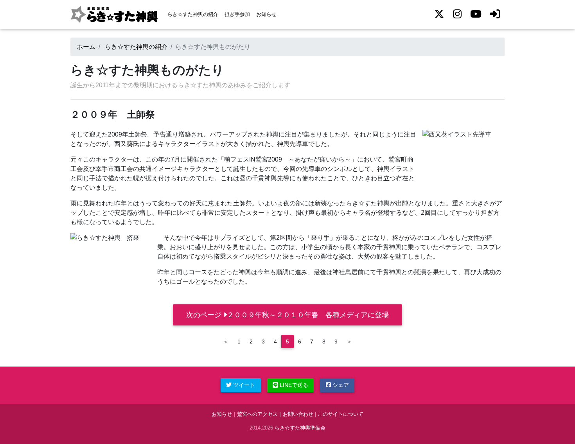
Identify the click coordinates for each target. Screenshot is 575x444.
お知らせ (266, 14)
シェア (340, 385)
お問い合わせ (298, 414)
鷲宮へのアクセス (257, 414)
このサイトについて (340, 414)
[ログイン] (495, 14)
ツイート (243, 385)
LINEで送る (293, 385)
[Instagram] (457, 14)
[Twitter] (439, 14)
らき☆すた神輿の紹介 (192, 14)
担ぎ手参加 (237, 14)
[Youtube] (476, 14)
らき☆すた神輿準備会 (300, 428)
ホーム (86, 46)
